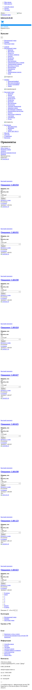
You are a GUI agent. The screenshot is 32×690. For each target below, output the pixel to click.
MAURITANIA (12, 126)
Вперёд (6, 605)
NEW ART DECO (13, 131)
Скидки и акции (9, 649)
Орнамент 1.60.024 (10, 327)
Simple (10, 86)
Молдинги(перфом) (14, 83)
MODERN (11, 128)
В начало (7, 593)
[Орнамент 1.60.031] (5, 206)
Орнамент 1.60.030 (10, 280)
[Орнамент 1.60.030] (5, 254)
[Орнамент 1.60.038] (5, 446)
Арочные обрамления (14, 106)
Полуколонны (12, 61)
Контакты (7, 137)
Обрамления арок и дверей (16, 62)
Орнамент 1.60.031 (10, 232)
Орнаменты (11, 69)
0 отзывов (4, 203)
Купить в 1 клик (6, 200)
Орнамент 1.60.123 (10, 521)
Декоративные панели (14, 72)
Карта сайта (7, 655)
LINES (10, 130)
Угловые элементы (13, 54)
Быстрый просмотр (6, 181)
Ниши (10, 70)
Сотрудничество (9, 652)
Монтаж (6, 133)
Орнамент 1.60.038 (10, 471)
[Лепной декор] (6, 15)
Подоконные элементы (15, 109)
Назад (6, 594)
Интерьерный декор (10, 40)
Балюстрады (11, 98)
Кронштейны (12, 67)
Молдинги (11, 51)
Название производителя (8, 152)
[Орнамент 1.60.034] (5, 159)
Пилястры (11, 58)
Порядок (3, 154)
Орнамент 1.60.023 (10, 570)
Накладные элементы (14, 114)
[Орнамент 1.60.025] (5, 398)
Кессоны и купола (13, 66)
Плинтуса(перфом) (13, 84)
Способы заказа (9, 6)
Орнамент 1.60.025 (10, 424)
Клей (9, 73)
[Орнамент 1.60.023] (5, 544)
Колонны (10, 59)
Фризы (10, 95)
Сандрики (11, 116)
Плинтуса (11, 53)
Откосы (10, 112)
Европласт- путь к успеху (12, 634)
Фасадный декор (9, 43)
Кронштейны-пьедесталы (15, 111)
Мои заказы (7, 2)
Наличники (11, 105)
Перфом (6, 42)
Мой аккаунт (8, 3)
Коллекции (7, 125)
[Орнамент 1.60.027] (5, 349)
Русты (10, 119)
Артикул (3, 151)
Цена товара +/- (5, 148)
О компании (8, 136)
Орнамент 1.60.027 (10, 375)
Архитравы (11, 97)
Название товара (6, 149)
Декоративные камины (15, 64)
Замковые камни (13, 108)
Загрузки (7, 134)
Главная (6, 46)
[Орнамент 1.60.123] (5, 495)
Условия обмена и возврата (12, 650)
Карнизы (10, 50)
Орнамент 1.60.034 (10, 185)
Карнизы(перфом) (13, 81)
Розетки (10, 56)
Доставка (7, 10)
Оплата (6, 8)
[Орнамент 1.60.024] (5, 301)
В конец (6, 607)
